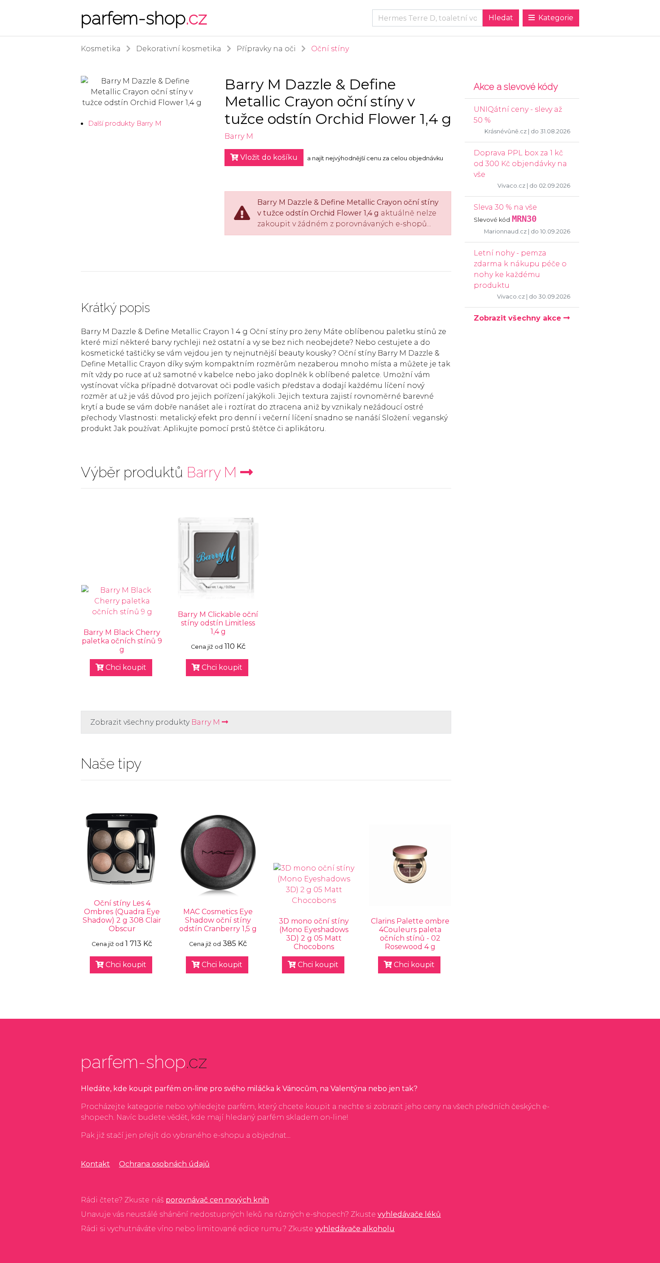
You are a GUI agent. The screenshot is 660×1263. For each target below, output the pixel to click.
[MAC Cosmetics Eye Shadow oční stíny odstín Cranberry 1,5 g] (218, 856)
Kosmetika (101, 48)
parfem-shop (144, 17)
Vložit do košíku (268, 157)
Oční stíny (330, 48)
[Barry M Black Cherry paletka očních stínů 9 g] (122, 601)
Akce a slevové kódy (516, 86)
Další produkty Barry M (125, 123)
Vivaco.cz (511, 185)
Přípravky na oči (266, 48)
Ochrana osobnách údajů (164, 1164)
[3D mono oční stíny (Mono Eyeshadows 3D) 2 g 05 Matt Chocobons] (314, 884)
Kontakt (95, 1164)
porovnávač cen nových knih (217, 1200)
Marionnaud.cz (505, 231)
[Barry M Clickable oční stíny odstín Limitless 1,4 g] (218, 558)
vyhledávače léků (409, 1214)
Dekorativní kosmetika (178, 48)
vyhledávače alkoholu (355, 1228)
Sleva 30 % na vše (505, 207)
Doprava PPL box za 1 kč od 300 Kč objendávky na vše (520, 164)
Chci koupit (125, 667)
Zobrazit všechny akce (518, 318)
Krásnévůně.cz (505, 131)
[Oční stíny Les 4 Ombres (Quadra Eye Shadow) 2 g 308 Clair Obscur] (122, 849)
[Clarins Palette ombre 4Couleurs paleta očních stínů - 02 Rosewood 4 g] (410, 865)
